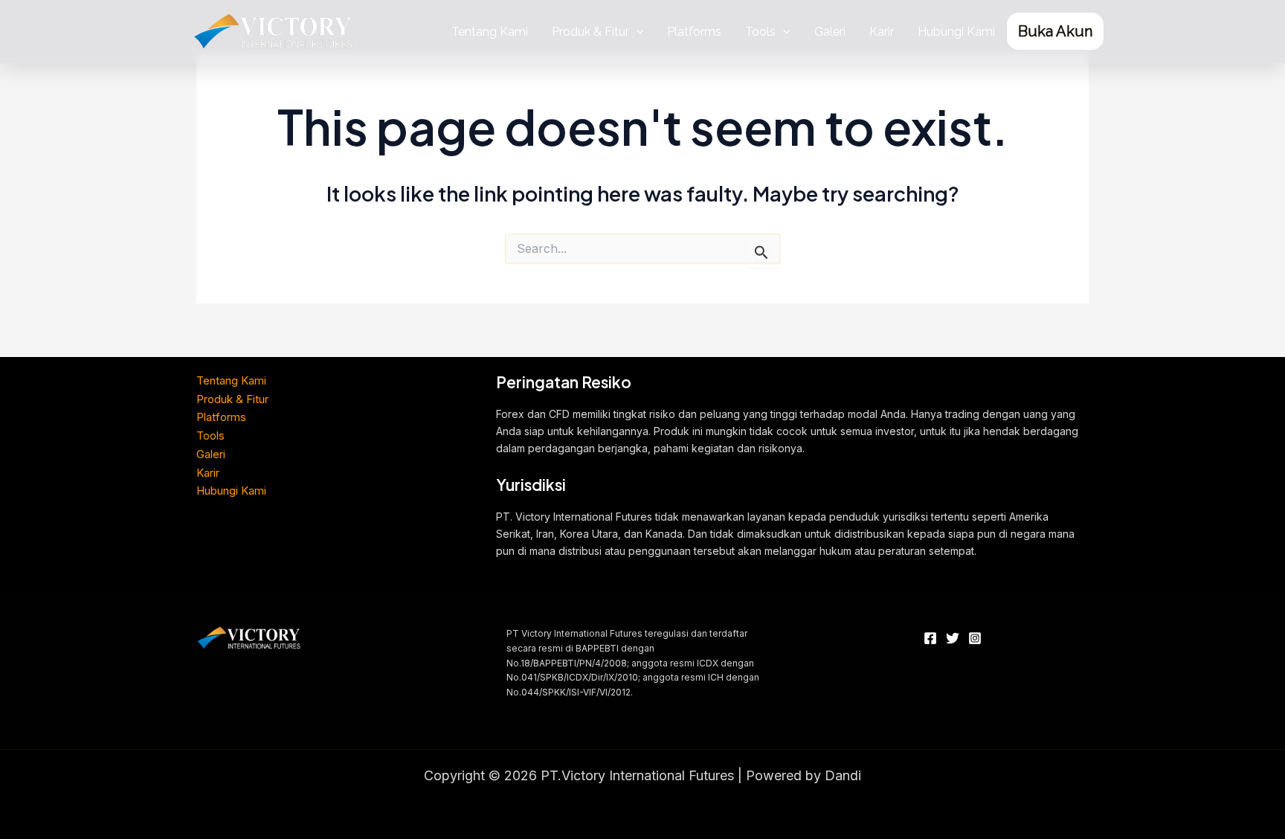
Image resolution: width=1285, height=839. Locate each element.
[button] (636, 32)
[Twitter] (952, 638)
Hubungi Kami (956, 32)
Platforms (694, 32)
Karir (881, 32)
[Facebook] (930, 638)
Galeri (830, 32)
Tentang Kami (489, 32)
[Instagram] (975, 638)
